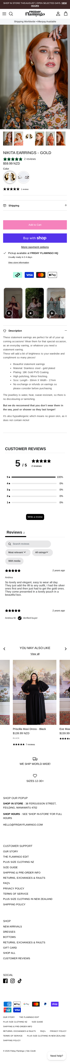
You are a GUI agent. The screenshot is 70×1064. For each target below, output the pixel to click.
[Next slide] (63, 303)
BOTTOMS (9, 937)
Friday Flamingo (17, 1051)
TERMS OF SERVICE (15, 893)
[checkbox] (14, 561)
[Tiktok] (20, 981)
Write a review (35, 517)
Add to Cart (35, 224)
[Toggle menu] (4, 14)
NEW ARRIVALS (12, 926)
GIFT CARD (10, 947)
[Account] (57, 14)
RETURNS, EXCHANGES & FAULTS (24, 877)
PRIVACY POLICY (13, 888)
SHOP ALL (9, 952)
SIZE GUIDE (10, 867)
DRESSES (9, 931)
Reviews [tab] (16, 532)
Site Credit (31, 1051)
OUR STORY (10, 851)
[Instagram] (12, 981)
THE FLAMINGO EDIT (16, 856)
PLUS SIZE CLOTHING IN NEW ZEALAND (27, 899)
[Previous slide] (6, 303)
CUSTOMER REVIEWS (16, 958)
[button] (10, 177)
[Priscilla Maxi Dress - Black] (34, 692)
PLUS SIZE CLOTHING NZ (18, 861)
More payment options (35, 247)
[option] (35, 77)
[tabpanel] (35, 583)
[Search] (13, 14)
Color (6, 168)
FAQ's (6, 883)
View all (35, 653)
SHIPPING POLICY (14, 904)
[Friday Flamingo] (35, 13)
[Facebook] (5, 981)
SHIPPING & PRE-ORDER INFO (21, 872)
